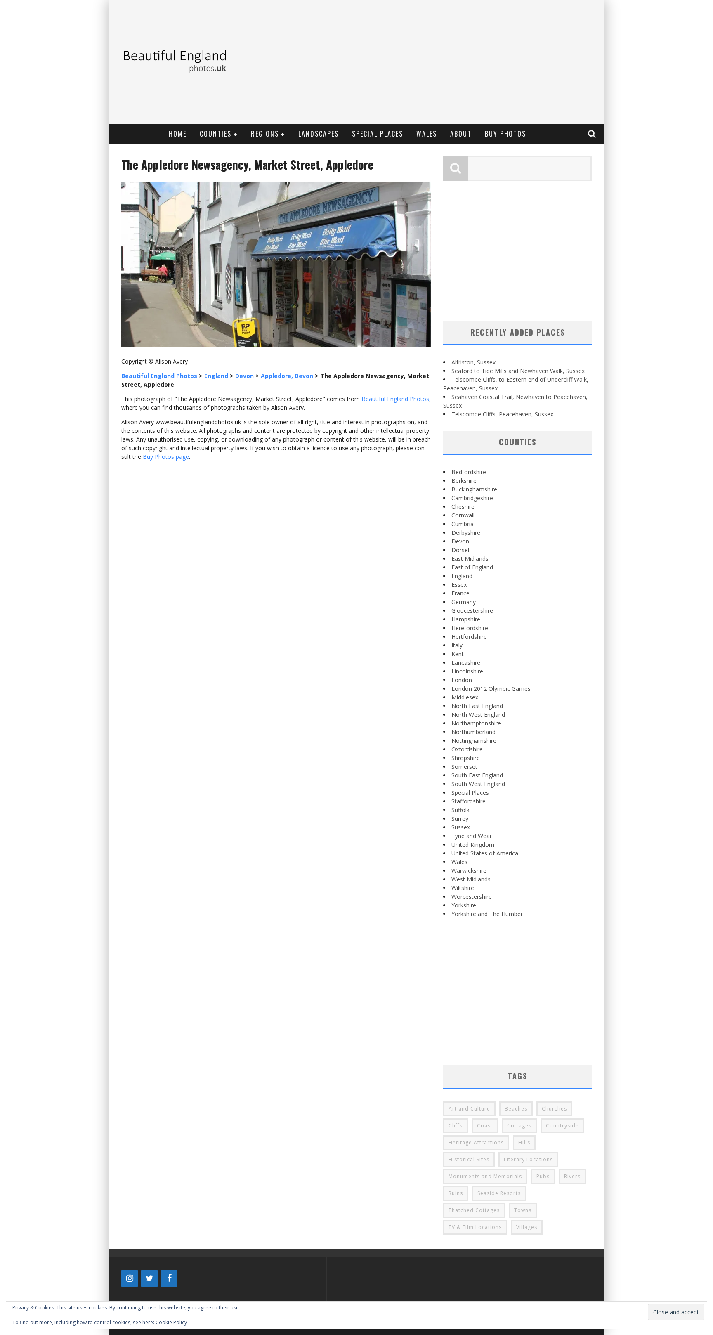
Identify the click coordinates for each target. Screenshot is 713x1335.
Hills (524, 1142)
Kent (457, 654)
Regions (265, 134)
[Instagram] (129, 1278)
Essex (459, 584)
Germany (463, 602)
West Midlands (471, 879)
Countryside (562, 1125)
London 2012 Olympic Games (491, 688)
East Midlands (470, 558)
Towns (522, 1210)
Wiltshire (462, 888)
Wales (426, 134)
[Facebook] (169, 1278)
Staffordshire (468, 801)
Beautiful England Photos (395, 399)
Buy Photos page (166, 457)
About (461, 134)
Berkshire (464, 480)
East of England (472, 567)
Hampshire (465, 619)
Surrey (459, 818)
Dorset (460, 550)
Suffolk (460, 810)
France (460, 593)
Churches (554, 1108)
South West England (478, 784)
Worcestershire (471, 896)
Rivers (572, 1176)
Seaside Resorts (499, 1193)
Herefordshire (469, 628)
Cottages (519, 1125)
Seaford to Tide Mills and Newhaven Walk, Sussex (518, 371)
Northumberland (473, 732)
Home (178, 134)
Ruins (456, 1193)
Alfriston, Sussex (473, 362)
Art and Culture (469, 1108)
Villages (526, 1227)
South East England (477, 775)
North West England (478, 714)
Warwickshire (468, 870)
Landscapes (318, 134)
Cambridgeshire (472, 498)
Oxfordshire (467, 749)
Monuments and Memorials (485, 1176)
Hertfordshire (469, 636)
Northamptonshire (476, 723)
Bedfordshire (468, 472)
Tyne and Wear (471, 836)
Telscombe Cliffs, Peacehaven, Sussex (502, 414)
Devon (460, 541)
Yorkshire (463, 905)
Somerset (464, 766)
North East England (477, 706)
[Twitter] (149, 1278)
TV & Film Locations (475, 1227)
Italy (457, 645)
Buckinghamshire (474, 489)
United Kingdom (472, 844)
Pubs (543, 1176)
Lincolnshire (467, 671)
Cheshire (463, 506)
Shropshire (465, 758)
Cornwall (463, 515)
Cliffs (456, 1125)
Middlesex (464, 697)
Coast (485, 1125)
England (461, 576)
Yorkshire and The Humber (487, 914)
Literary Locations (528, 1159)
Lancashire (465, 662)
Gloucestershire (472, 610)
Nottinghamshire (473, 740)
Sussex (460, 827)
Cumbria (462, 524)
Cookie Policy (171, 1322)
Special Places (377, 134)
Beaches (516, 1108)
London (461, 680)
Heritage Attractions (476, 1142)
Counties (215, 134)
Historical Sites (469, 1159)
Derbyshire (465, 532)
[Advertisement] (450, 62)
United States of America (484, 853)
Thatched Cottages (474, 1210)
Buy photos (505, 134)
